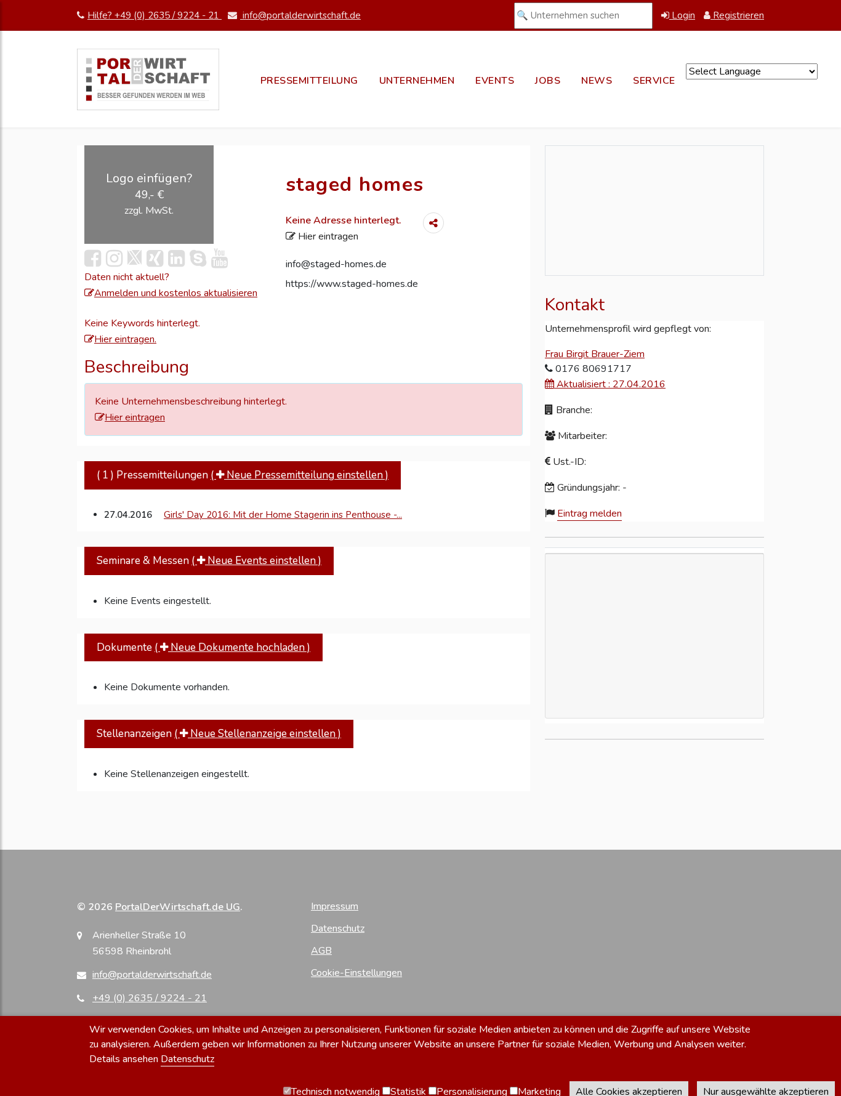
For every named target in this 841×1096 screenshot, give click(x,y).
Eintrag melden (589, 513)
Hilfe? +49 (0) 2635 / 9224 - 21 (154, 15)
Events (494, 80)
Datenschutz (337, 928)
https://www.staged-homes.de (352, 284)
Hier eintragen (327, 236)
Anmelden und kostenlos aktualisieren (175, 293)
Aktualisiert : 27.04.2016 (610, 384)
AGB (321, 950)
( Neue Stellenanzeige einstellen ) (257, 734)
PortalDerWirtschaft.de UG (177, 907)
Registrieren (737, 15)
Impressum (334, 906)
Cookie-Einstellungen (356, 973)
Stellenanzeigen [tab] (219, 734)
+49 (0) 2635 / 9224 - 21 (149, 998)
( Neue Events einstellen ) (256, 561)
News (596, 80)
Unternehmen (417, 80)
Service (654, 80)
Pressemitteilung (309, 80)
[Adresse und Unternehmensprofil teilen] (433, 222)
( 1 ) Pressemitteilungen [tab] (242, 475)
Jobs (547, 80)
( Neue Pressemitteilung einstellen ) (299, 475)
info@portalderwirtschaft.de (300, 15)
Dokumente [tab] (203, 647)
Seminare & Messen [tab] (209, 561)
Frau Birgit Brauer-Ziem (595, 354)
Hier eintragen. (125, 339)
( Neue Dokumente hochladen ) (232, 647)
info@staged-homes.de (336, 264)
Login (682, 15)
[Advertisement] (654, 692)
